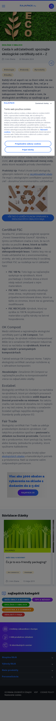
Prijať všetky (28, 149)
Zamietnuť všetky (42, 103)
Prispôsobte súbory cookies (28, 144)
